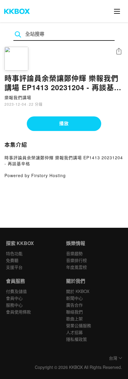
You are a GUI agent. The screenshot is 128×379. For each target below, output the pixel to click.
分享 (119, 51)
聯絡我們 (74, 312)
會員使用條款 (18, 312)
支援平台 (14, 267)
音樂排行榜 (76, 260)
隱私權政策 (76, 339)
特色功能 (14, 253)
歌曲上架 (74, 319)
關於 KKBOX (77, 291)
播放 (64, 123)
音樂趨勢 (74, 253)
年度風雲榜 (76, 267)
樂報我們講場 (17, 97)
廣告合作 (74, 305)
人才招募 (74, 332)
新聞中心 (74, 298)
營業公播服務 (78, 325)
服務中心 (14, 305)
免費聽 (12, 260)
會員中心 (14, 298)
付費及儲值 (16, 291)
